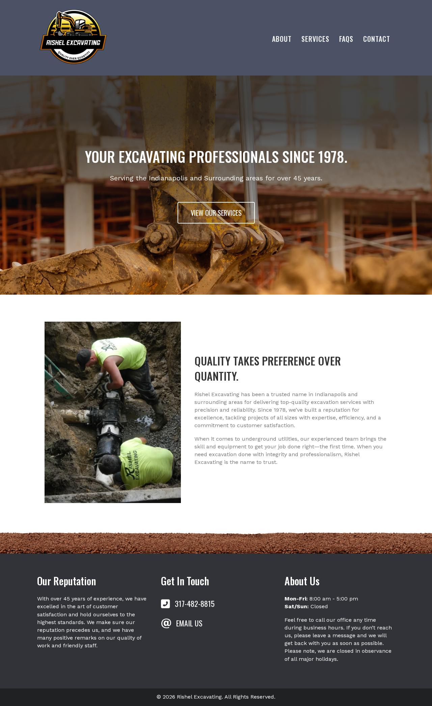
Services (315, 39)
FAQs (346, 39)
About (282, 39)
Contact (376, 39)
